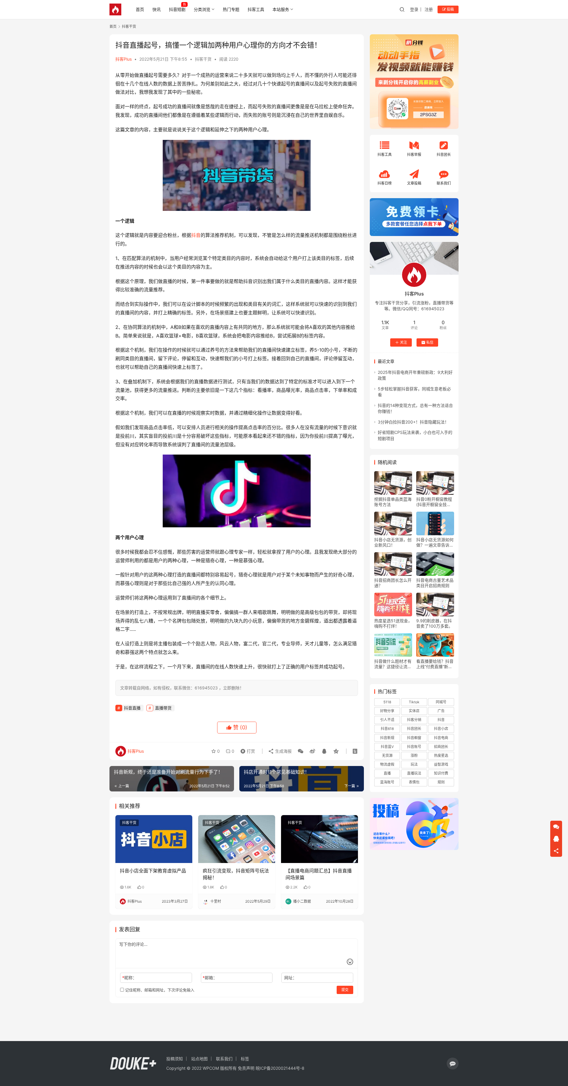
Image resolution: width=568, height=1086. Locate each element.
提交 (344, 990)
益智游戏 (441, 764)
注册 (429, 9)
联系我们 (224, 1058)
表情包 (414, 782)
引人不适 (387, 719)
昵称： (129, 977)
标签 (245, 1058)
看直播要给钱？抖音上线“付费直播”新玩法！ (435, 664)
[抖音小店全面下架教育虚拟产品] (153, 839)
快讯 (156, 9)
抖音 (196, 235)
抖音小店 (441, 728)
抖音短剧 (177, 9)
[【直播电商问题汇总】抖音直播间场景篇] (319, 839)
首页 (140, 9)
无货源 (387, 755)
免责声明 (246, 1068)
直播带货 (163, 707)
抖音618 (387, 728)
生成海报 (283, 751)
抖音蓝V (387, 746)
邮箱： (210, 977)
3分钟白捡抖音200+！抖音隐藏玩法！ (413, 421)
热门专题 (231, 9)
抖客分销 (414, 719)
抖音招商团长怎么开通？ (393, 583)
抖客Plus (123, 59)
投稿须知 (174, 1058)
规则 (441, 782)
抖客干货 (203, 59)
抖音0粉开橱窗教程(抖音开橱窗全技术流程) (434, 502)
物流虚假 (387, 764)
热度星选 (441, 755)
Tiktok (414, 702)
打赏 (246, 750)
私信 (429, 342)
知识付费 (441, 773)
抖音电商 (441, 738)
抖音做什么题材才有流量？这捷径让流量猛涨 (393, 664)
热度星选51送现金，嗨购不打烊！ (393, 623)
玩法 (414, 764)
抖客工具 (256, 9)
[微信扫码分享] (300, 751)
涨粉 (414, 755)
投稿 (450, 9)
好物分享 (387, 711)
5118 (387, 702)
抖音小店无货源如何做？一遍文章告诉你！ (435, 542)
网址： (290, 977)
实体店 (414, 711)
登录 (414, 9)
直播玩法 (414, 773)
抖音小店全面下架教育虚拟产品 (153, 871)
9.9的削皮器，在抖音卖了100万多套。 (434, 623)
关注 (403, 342)
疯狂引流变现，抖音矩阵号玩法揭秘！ (236, 874)
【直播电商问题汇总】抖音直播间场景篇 (318, 874)
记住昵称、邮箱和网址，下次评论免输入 (159, 990)
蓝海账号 (387, 782)
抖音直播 (132, 707)
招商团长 (441, 746)
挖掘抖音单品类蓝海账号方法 (393, 502)
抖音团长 (414, 728)
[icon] (453, 1063)
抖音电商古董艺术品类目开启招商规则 (435, 583)
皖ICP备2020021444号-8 (280, 1068)
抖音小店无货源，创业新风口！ (393, 542)
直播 (387, 773)
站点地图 (199, 1058)
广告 (441, 711)
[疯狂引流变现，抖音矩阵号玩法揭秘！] (236, 839)
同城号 (441, 702)
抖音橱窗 (414, 738)
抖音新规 (387, 738)
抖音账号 (414, 746)
